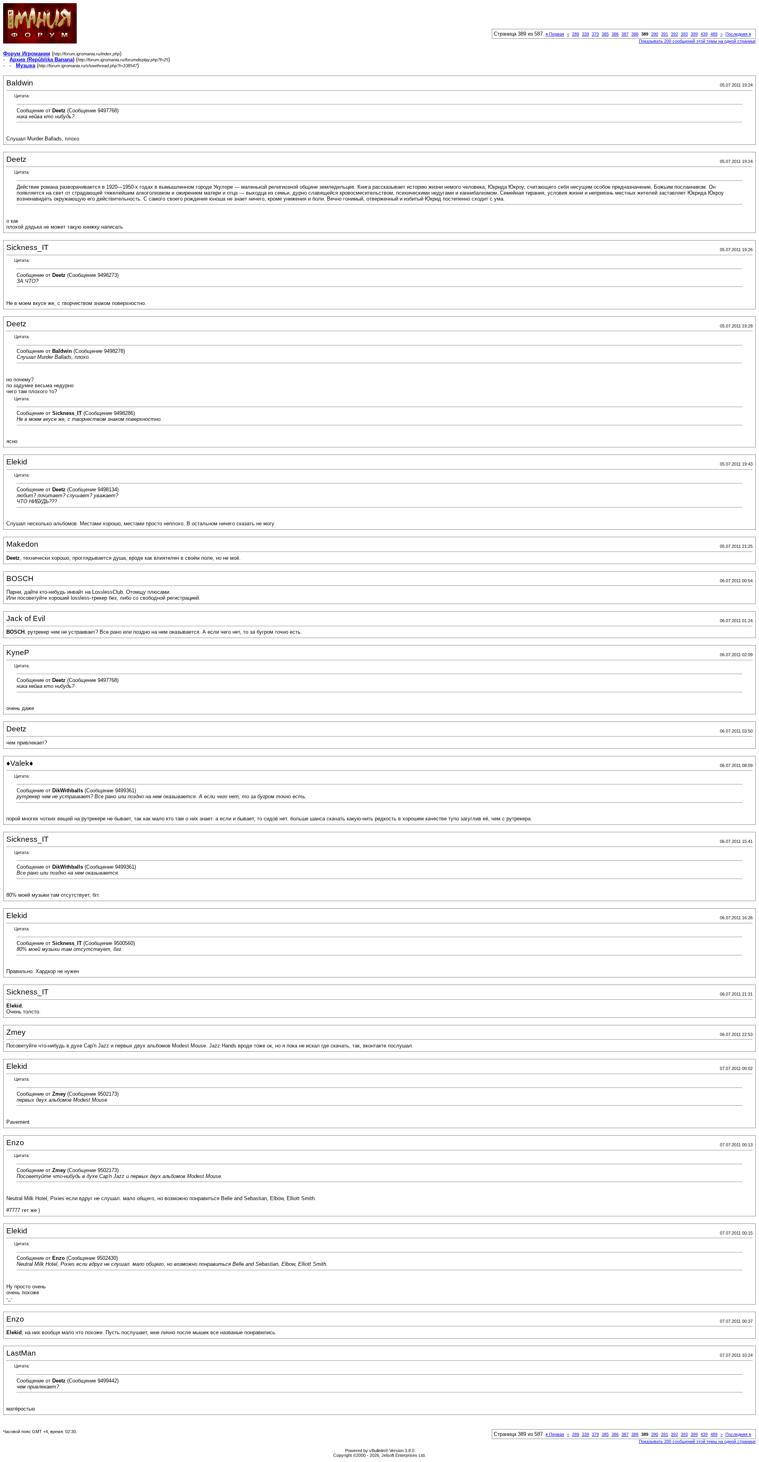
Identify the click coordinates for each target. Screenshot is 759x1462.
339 (585, 34)
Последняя (738, 34)
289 (575, 34)
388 (634, 34)
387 (625, 34)
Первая (555, 34)
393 (684, 34)
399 (694, 34)
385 (605, 34)
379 (595, 34)
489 (713, 34)
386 (615, 34)
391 (664, 34)
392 (674, 34)
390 (654, 34)
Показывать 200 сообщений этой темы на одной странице (697, 41)
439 (704, 34)
